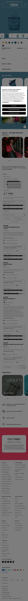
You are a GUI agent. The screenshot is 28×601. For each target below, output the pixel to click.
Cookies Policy (5, 102)
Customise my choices (14, 113)
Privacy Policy (17, 101)
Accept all (14, 105)
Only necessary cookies (14, 109)
